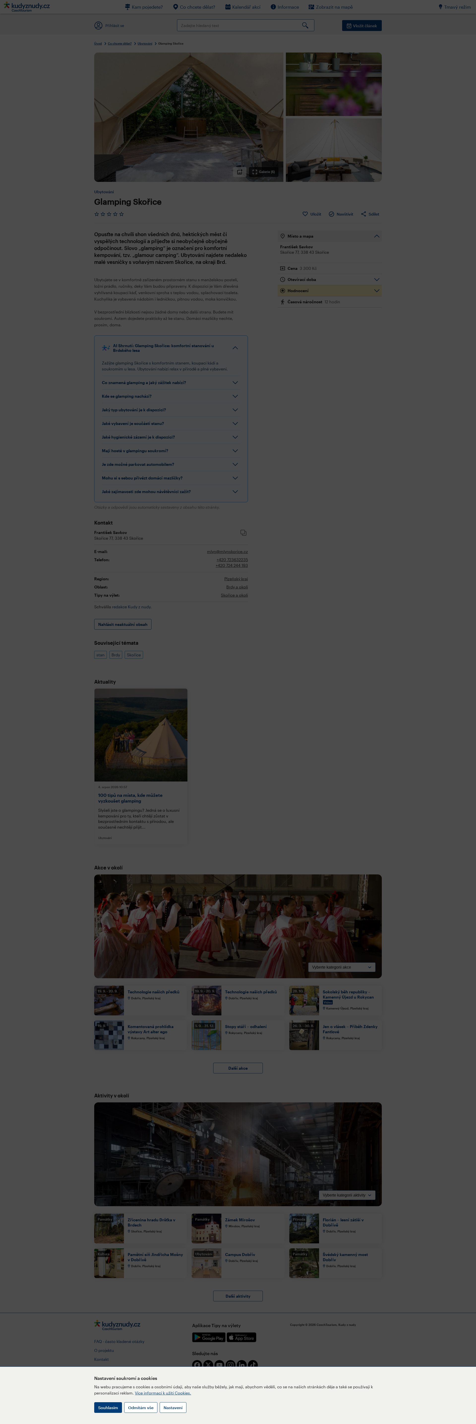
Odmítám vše (140, 1407)
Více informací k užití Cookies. (163, 1393)
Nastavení (173, 1407)
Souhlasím (108, 1407)
